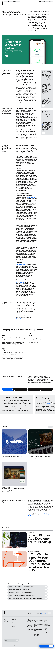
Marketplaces (20, 282)
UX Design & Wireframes (29, 622)
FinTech (45, 620)
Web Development (37, 623)
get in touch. (44, 613)
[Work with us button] (49, 613)
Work (5, 1)
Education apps (21, 265)
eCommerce (46, 621)
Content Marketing (30, 628)
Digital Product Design (30, 620)
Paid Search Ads (29, 630)
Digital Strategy (29, 625)
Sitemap (13, 626)
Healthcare (46, 626)
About (40, 1)
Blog (47, 1)
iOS (23, 341)
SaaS (45, 629)
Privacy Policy (14, 645)
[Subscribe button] (17, 640)
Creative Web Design (30, 624)
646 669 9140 (6, 621)
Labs (18, 1)
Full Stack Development (38, 630)
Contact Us (50, 1)
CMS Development (37, 628)
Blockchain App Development (37, 635)
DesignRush (19, 319)
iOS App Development (38, 621)
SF (6, 620)
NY (4, 620)
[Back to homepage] (2, 3)
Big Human (6, 645)
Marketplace (46, 632)
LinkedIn (5, 624)
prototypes (48, 403)
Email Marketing (29, 632)
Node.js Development (38, 629)
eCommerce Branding (30, 626)
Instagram (5, 623)
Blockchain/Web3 (47, 625)
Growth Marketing (30, 629)
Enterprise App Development (36, 626)
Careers (43, 1)
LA (5, 620)
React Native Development (38, 624)
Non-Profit (46, 630)
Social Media (46, 624)
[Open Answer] (46, 586)
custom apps (31, 197)
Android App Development (38, 620)
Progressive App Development (37, 632)
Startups (45, 628)
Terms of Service (10, 645)
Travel (45, 623)
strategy (44, 124)
